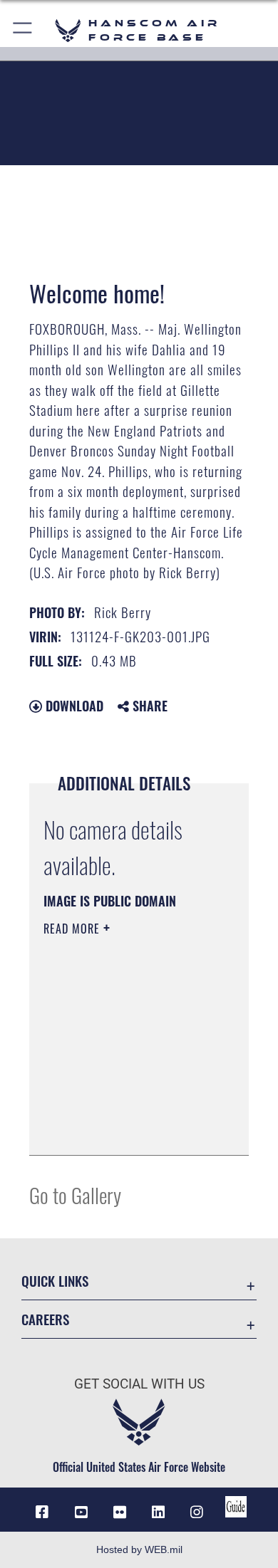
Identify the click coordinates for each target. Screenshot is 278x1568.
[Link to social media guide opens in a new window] (236, 1506)
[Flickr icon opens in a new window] (119, 1512)
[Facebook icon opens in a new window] (42, 1512)
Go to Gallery (75, 1194)
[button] (23, 30)
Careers (45, 1319)
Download (72, 705)
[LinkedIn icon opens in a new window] (158, 1512)
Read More (73, 928)
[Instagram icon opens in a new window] (196, 1512)
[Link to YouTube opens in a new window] (81, 1512)
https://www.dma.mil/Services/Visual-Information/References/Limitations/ (130, 1129)
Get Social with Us (139, 1384)
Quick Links (54, 1280)
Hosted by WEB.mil (139, 1549)
